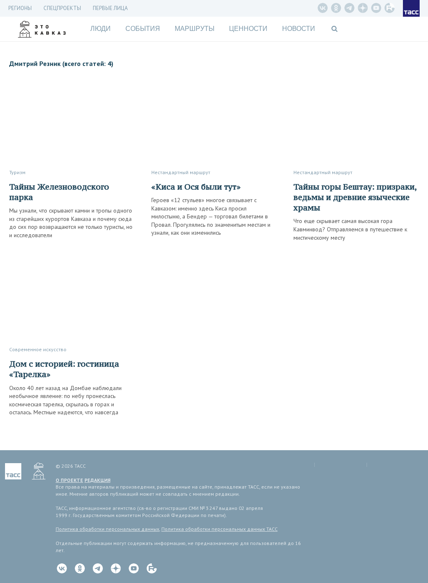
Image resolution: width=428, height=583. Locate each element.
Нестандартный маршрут (180, 172)
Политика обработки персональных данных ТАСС (219, 529)
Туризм (17, 172)
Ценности (248, 28)
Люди (100, 28)
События (142, 28)
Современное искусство (37, 349)
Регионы (20, 8)
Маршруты (194, 28)
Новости (298, 28)
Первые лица (110, 8)
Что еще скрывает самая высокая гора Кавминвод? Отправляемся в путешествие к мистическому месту (350, 229)
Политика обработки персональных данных (107, 529)
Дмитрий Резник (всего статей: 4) (61, 63)
